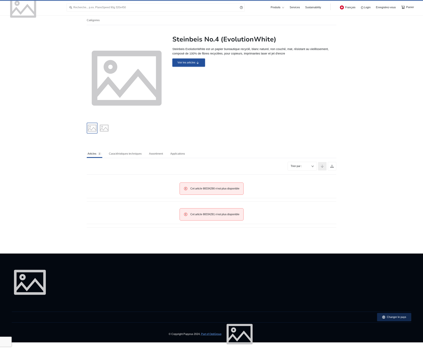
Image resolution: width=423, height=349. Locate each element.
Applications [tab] (177, 153)
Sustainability (313, 7)
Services (295, 7)
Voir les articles (186, 62)
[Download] (332, 166)
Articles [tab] (94, 153)
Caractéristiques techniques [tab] (125, 153)
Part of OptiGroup (211, 334)
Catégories (93, 20)
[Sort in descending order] (322, 166)
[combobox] (302, 166)
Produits (275, 7)
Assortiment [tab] (156, 153)
